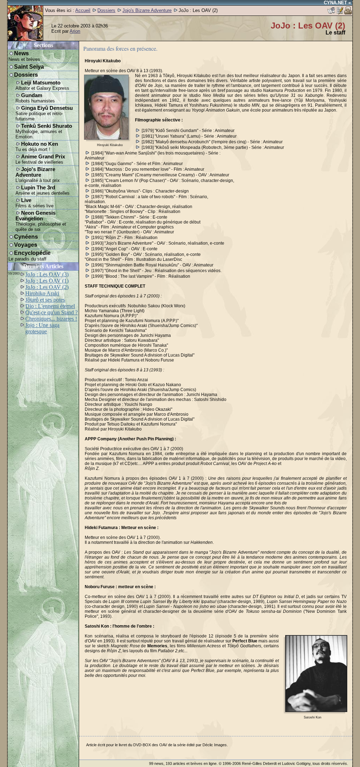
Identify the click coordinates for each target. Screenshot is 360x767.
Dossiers (106, 10)
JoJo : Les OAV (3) (47, 274)
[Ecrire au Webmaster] (339, 13)
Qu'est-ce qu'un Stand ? (51, 312)
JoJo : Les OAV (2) (47, 287)
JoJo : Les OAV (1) (47, 281)
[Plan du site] (331, 13)
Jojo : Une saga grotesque (42, 328)
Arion (75, 31)
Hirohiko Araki (42, 293)
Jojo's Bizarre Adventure (147, 10)
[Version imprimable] (348, 13)
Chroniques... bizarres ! (51, 319)
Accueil (82, 10)
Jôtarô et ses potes (45, 300)
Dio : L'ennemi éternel (50, 306)
